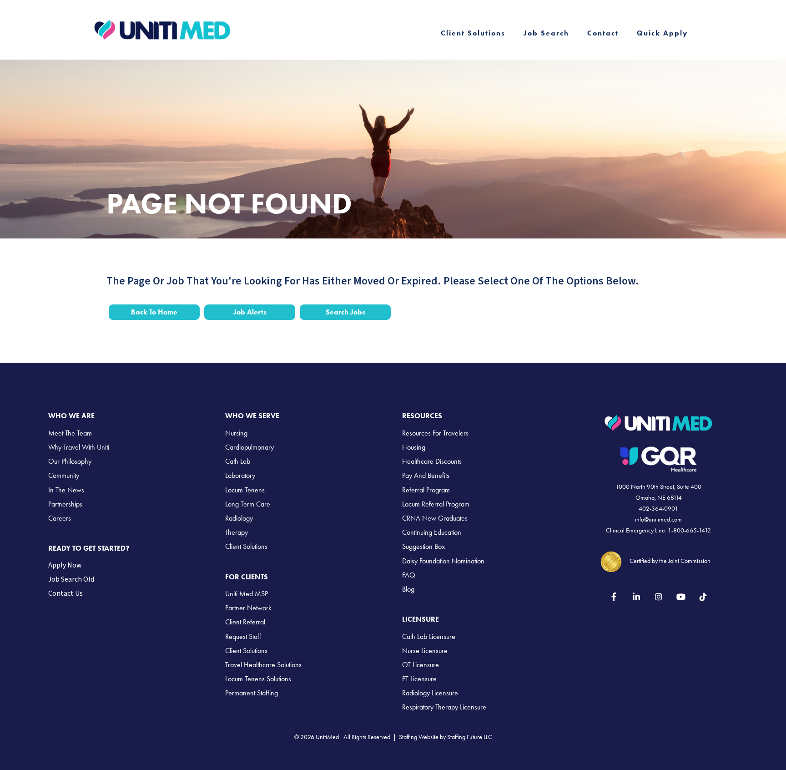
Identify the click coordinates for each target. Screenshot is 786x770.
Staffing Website (418, 737)
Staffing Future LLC (469, 737)
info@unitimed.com (658, 519)
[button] (614, 596)
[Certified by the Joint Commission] (611, 560)
